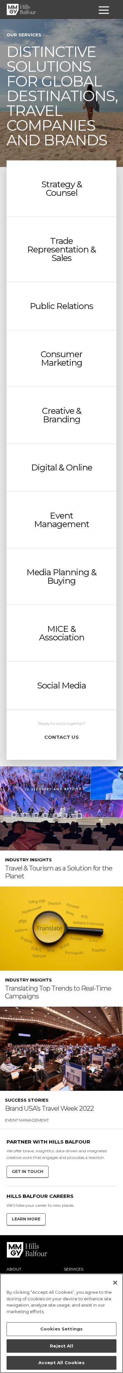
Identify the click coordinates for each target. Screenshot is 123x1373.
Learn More (26, 1219)
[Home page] (21, 9)
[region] (61, 1323)
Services (73, 1269)
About (14, 1269)
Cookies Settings (61, 1328)
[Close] (115, 1282)
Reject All (61, 1345)
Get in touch (27, 1171)
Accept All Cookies (61, 1362)
